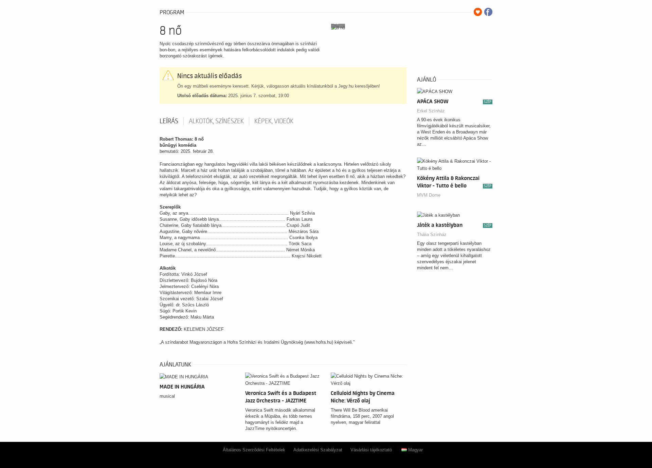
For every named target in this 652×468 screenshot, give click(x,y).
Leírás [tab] (169, 121)
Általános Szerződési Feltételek (254, 449)
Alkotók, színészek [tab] (216, 121)
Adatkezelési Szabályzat (317, 449)
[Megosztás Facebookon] (488, 12)
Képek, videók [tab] (273, 121)
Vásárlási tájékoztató (371, 449)
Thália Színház (432, 234)
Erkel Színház (431, 110)
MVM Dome (428, 195)
